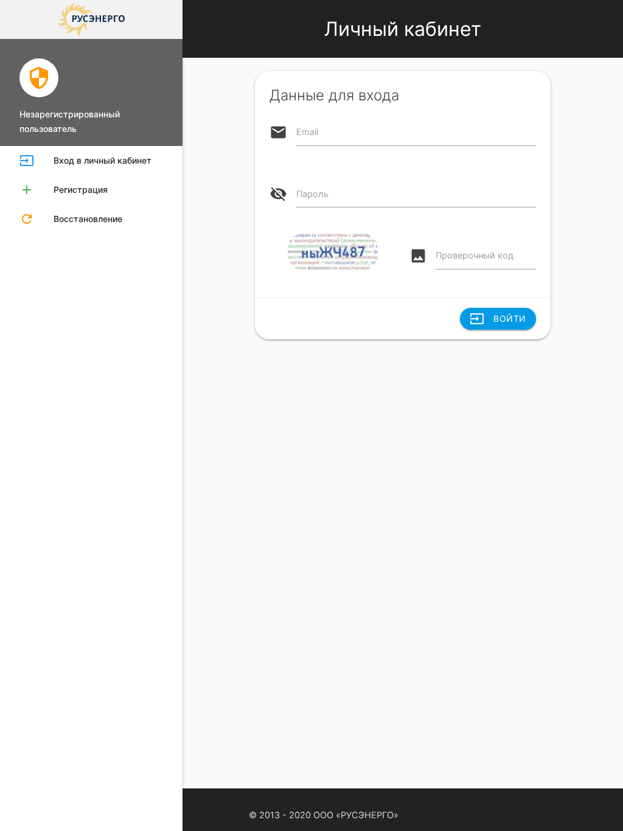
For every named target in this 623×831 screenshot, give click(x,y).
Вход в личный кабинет (85, 160)
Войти (498, 318)
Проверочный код (474, 255)
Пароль (312, 194)
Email (307, 132)
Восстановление (70, 219)
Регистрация (63, 190)
